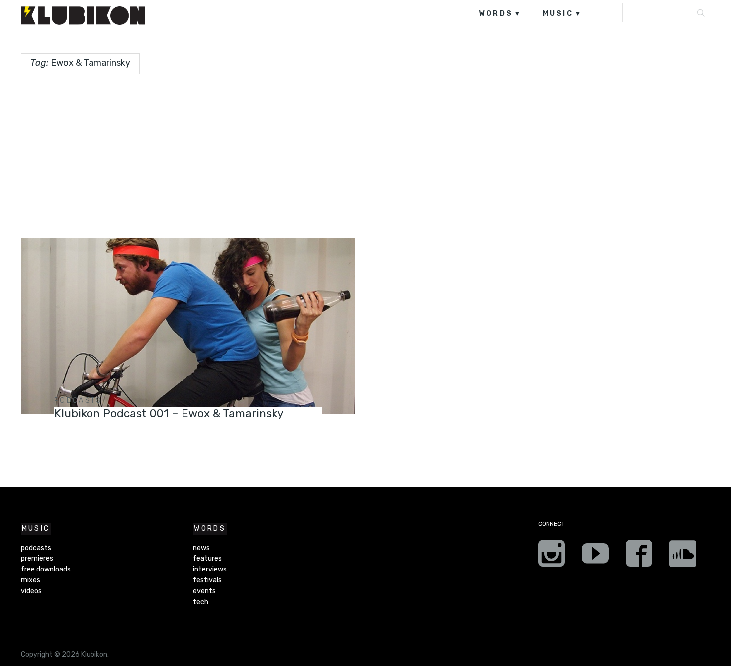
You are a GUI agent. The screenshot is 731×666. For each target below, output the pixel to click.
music (558, 13)
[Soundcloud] (682, 556)
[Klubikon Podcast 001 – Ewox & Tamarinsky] (188, 326)
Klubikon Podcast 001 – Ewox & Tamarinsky (169, 413)
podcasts (78, 400)
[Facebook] (639, 556)
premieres (37, 558)
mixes (30, 580)
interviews (210, 569)
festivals (207, 580)
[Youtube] (595, 556)
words (496, 13)
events (204, 591)
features (207, 558)
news (201, 548)
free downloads (46, 569)
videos (31, 591)
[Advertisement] (365, 152)
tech (200, 602)
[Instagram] (551, 556)
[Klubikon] (83, 15)
